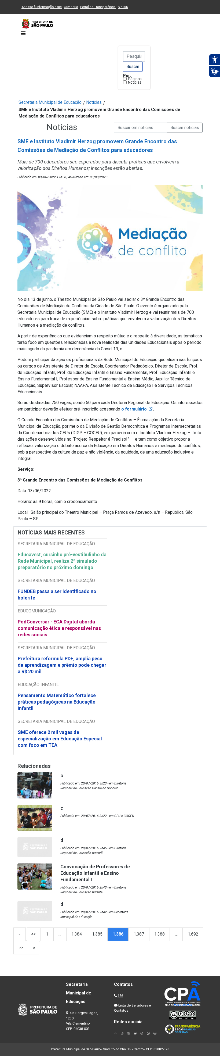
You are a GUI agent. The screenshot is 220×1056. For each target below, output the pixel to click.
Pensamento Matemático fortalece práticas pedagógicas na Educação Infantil (57, 702)
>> (21, 947)
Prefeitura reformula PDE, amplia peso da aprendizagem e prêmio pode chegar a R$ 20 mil (62, 665)
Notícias (134, 82)
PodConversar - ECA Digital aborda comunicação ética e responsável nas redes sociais (59, 628)
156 (120, 996)
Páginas (135, 78)
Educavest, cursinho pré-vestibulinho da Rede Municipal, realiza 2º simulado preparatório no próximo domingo (62, 561)
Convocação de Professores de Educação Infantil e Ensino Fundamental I (95, 873)
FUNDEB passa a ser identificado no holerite (57, 594)
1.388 (159, 934)
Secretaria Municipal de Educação (50, 102)
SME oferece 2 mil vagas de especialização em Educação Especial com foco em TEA (60, 738)
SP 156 (123, 7)
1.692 (193, 934)
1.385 (97, 934)
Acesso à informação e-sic (41, 7)
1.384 (76, 934)
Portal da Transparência (98, 7)
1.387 (139, 934)
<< (33, 934)
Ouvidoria (71, 7)
